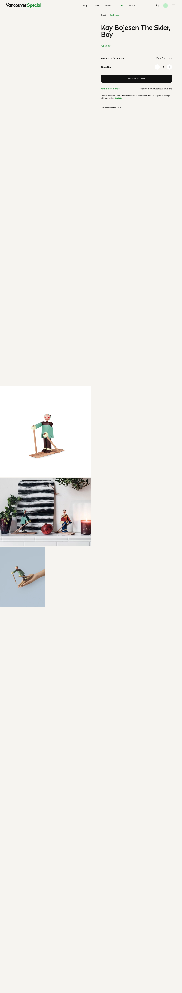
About (132, 5)
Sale (121, 5)
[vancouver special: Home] (23, 5)
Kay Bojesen (115, 15)
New (97, 5)
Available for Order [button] (136, 79)
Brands (108, 5)
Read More (119, 98)
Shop (85, 5)
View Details (163, 58)
